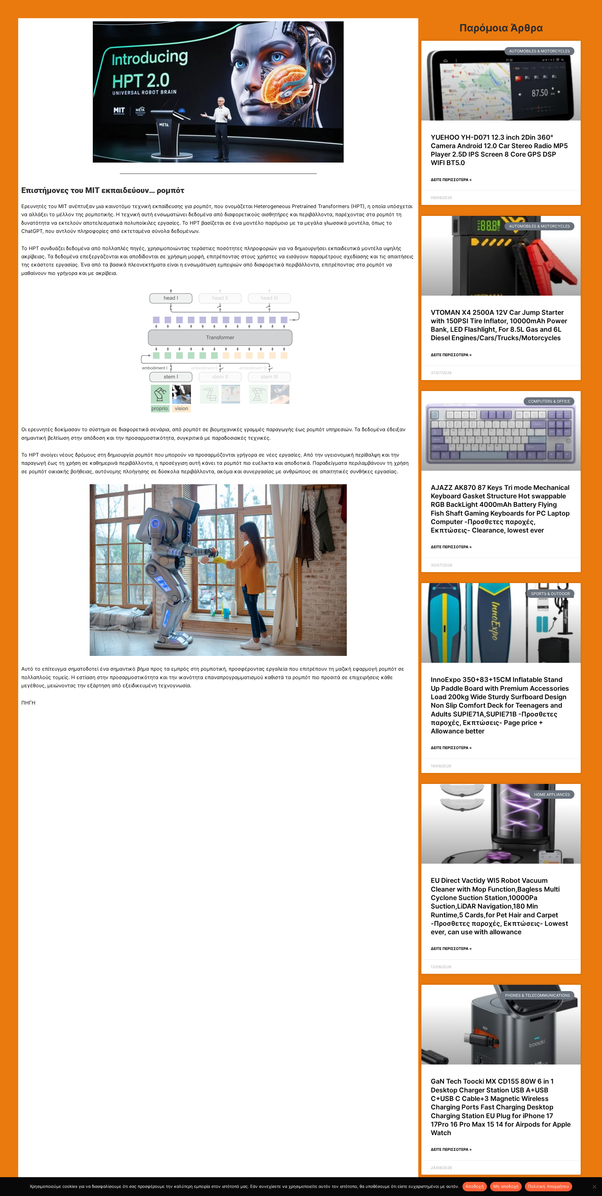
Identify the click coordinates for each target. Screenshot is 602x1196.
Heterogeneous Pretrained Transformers (300, 206)
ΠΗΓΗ (28, 703)
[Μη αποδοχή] (594, 1186)
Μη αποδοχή (506, 1186)
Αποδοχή (475, 1186)
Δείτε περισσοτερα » (451, 179)
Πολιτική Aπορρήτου (548, 1186)
